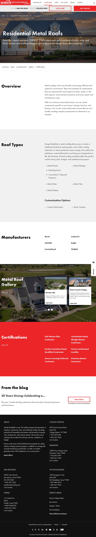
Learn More (8, 455)
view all (4, 345)
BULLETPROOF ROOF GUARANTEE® (40, 525)
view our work (7, 292)
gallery (31, 67)
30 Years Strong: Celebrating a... (23, 396)
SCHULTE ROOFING (41, 535)
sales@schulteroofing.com (12, 485)
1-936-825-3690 (41, 8)
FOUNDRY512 (62, 535)
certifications (40, 67)
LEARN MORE (49, 303)
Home (3, 15)
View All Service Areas (58, 514)
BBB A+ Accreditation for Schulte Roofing (62, 530)
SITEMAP (64, 525)
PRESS (56, 525)
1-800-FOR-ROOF (21, 8)
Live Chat (60, 8)
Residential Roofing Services (19, 15)
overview (5, 67)
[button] (46, 310)
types (13, 67)
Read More (79, 399)
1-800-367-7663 (55, 437)
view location (53, 440)
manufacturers (21, 67)
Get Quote (85, 8)
